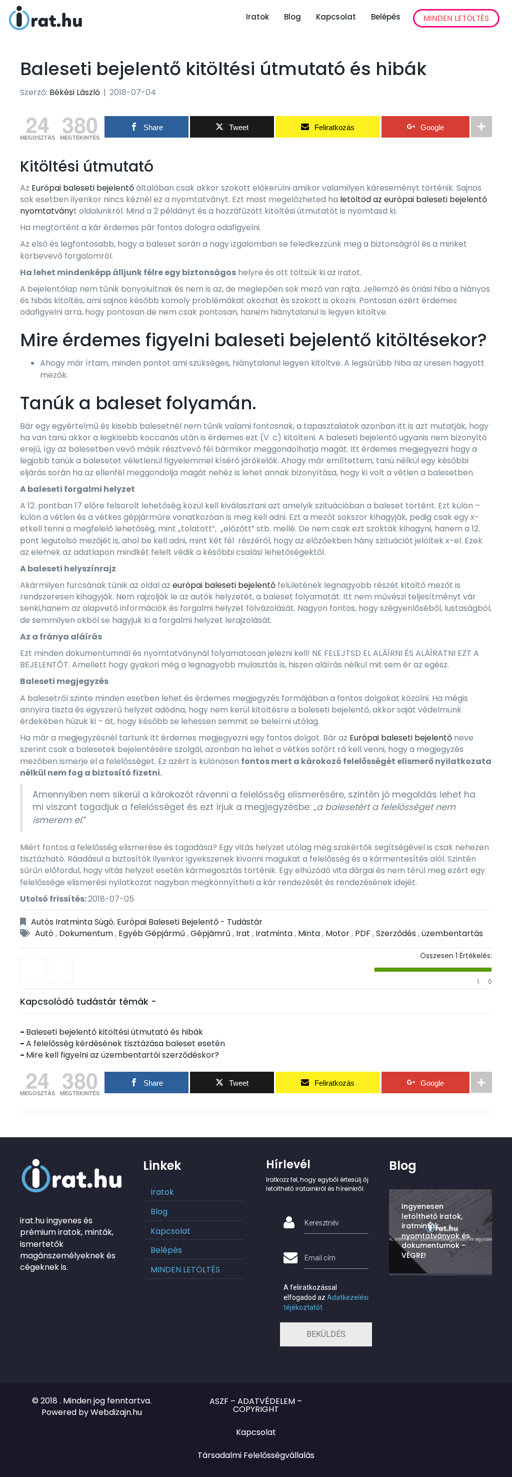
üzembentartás (452, 933)
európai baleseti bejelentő (224, 585)
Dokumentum (86, 933)
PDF (362, 933)
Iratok (257, 17)
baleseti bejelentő (292, 340)
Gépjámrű (210, 933)
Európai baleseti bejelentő (82, 188)
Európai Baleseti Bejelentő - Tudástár (189, 922)
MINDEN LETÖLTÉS (456, 18)
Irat (243, 933)
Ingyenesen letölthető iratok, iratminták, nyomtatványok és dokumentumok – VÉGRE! (436, 1230)
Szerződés (396, 933)
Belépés (385, 17)
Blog (292, 17)
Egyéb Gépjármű (151, 933)
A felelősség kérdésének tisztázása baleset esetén (125, 1043)
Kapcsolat (336, 17)
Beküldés (326, 1334)
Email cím (320, 1258)
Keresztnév (321, 1223)
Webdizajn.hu (116, 1412)
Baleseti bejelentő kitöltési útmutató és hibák (114, 1032)
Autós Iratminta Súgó (72, 922)
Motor (338, 933)
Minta (309, 933)
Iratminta (274, 933)
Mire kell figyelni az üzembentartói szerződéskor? (122, 1055)
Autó (44, 933)
